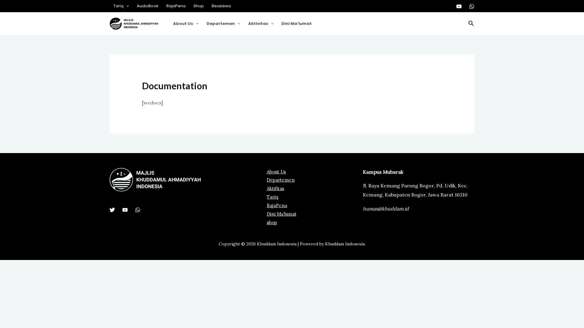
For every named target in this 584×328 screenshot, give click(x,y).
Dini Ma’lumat (296, 23)
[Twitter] (112, 210)
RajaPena (176, 6)
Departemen (221, 23)
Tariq (118, 6)
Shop (198, 6)
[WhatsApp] (471, 6)
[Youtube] (459, 6)
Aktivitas (258, 23)
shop (272, 222)
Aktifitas (275, 188)
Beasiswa (221, 6)
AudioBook (147, 6)
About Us (183, 23)
